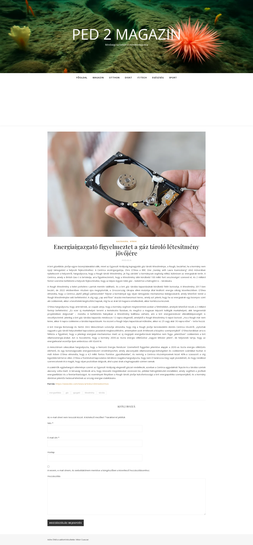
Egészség (158, 77)
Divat (128, 77)
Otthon (114, 77)
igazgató (76, 392)
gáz (67, 392)
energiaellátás (55, 392)
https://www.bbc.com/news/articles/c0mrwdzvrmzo (82, 383)
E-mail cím (53, 437)
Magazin (98, 77)
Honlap (51, 452)
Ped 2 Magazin (126, 34)
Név (50, 423)
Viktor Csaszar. (82, 539)
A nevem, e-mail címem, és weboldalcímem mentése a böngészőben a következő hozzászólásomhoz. (98, 470)
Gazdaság (122, 241)
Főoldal (81, 77)
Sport (173, 77)
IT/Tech (142, 77)
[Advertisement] (126, 103)
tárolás (102, 392)
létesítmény (89, 392)
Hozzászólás (53, 476)
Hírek (133, 241)
